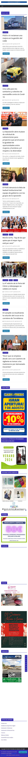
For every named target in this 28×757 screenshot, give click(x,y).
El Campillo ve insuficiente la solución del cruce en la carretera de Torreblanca (13, 315)
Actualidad (5, 32)
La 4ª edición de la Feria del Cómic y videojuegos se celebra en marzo (14, 286)
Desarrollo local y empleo (7, 737)
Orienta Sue (4, 723)
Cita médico (4, 739)
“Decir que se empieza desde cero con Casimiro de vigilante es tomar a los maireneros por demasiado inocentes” (14, 361)
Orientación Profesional (6, 728)
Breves (10, 280)
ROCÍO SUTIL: (14, 240)
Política (11, 234)
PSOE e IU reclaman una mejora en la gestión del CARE (12, 38)
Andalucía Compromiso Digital (8, 725)
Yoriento (3, 732)
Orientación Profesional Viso (7, 730)
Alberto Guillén (17, 246)
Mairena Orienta (5, 735)
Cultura (15, 280)
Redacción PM (17, 44)
